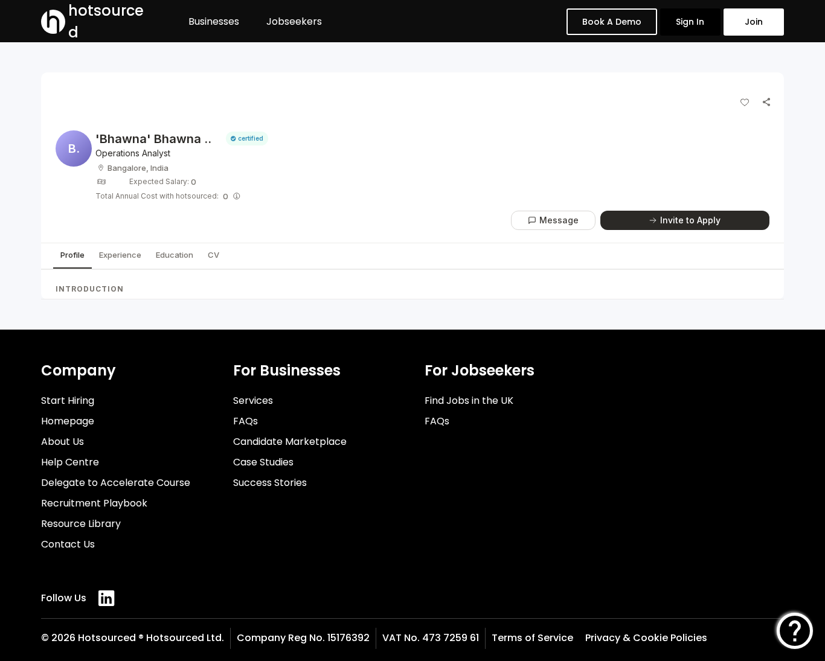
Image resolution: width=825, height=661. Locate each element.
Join (754, 22)
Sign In (690, 22)
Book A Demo (611, 22)
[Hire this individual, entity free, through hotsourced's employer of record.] (237, 196)
